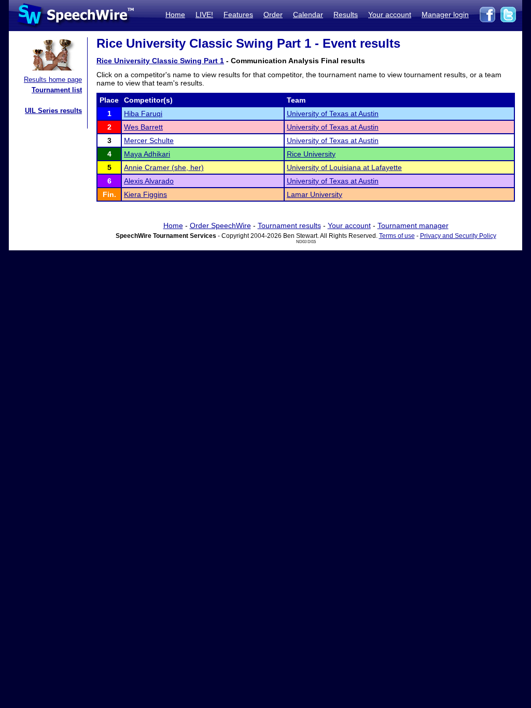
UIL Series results (53, 111)
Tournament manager (413, 225)
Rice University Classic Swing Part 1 (160, 60)
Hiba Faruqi (143, 113)
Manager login (445, 14)
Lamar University (314, 194)
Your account (389, 14)
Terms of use (397, 235)
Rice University (311, 154)
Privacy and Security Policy (458, 235)
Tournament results (289, 225)
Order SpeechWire (220, 225)
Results (345, 14)
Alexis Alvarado (149, 181)
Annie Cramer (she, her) (164, 167)
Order (273, 14)
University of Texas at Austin (333, 113)
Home (175, 14)
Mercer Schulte (149, 140)
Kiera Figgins (145, 194)
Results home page (53, 79)
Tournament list (57, 90)
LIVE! (204, 14)
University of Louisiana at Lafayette (344, 167)
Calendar (308, 14)
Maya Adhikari (147, 154)
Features (238, 14)
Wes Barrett (143, 127)
